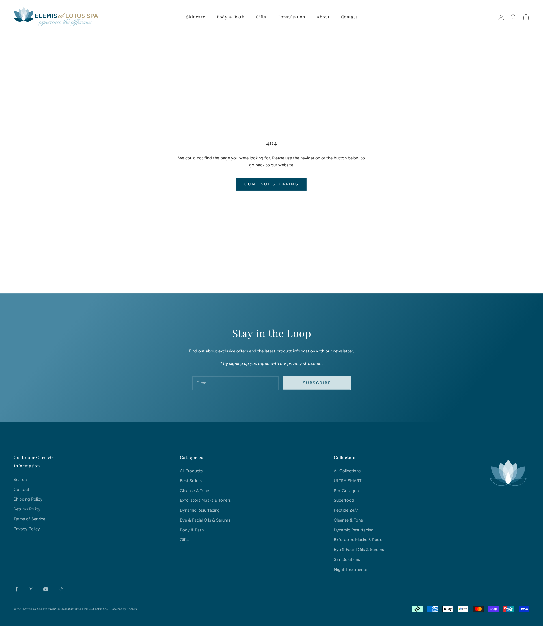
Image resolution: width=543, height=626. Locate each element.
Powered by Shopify (124, 609)
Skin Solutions (347, 559)
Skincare (195, 17)
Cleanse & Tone (194, 490)
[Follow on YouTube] (46, 589)
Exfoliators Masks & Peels (358, 539)
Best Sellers (191, 480)
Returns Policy (27, 509)
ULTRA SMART (347, 480)
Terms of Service (29, 519)
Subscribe (317, 383)
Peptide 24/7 (346, 510)
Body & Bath (230, 17)
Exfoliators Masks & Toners (205, 500)
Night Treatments (350, 569)
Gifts (261, 17)
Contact (349, 17)
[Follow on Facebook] (16, 589)
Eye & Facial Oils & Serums (205, 520)
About (322, 17)
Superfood (344, 500)
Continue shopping (271, 184)
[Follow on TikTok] (60, 589)
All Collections (347, 470)
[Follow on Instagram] (31, 589)
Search (20, 479)
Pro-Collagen (346, 490)
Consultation (291, 17)
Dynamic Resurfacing (200, 510)
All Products (191, 470)
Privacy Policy (27, 528)
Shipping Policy (28, 499)
